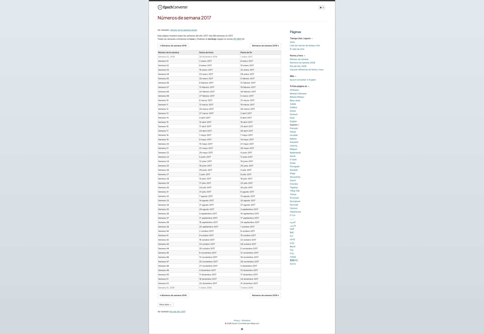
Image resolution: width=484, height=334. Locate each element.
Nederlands (295, 152)
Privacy (237, 320)
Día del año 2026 (298, 66)
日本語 (293, 257)
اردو (292, 218)
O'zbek (293, 159)
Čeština (293, 107)
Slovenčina (295, 177)
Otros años (164, 304)
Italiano (293, 138)
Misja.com (255, 323)
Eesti (292, 118)
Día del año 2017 (178, 311)
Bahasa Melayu (297, 97)
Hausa (293, 131)
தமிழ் (292, 243)
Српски (293, 208)
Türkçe (293, 194)
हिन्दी (292, 232)
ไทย (291, 250)
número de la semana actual (183, 30)
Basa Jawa (295, 100)
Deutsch (294, 114)
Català (293, 104)
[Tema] (321, 7)
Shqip (292, 173)
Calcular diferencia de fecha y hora (306, 69)
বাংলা (291, 236)
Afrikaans (294, 90)
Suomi (293, 180)
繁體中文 (294, 260)
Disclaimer (246, 320)
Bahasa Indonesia (298, 93)
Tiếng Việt (294, 190)
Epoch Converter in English (303, 79)
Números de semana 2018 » (265, 45)
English (293, 121)
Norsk (293, 156)
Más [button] (292, 76)
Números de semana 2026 (302, 62)
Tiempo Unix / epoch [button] (300, 38)
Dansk (293, 111)
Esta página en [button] (300, 86)
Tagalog (294, 187)
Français (294, 128)
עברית (292, 215)
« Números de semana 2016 (173, 45)
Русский (294, 204)
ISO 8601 (237, 39)
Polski (293, 163)
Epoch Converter (239, 323)
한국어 (293, 264)
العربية (292, 222)
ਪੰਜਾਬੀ (292, 239)
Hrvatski (294, 135)
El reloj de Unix (297, 49)
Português (294, 166)
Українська (295, 211)
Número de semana (299, 59)
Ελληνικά (294, 198)
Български (295, 201)
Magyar (293, 149)
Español (293, 124)
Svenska (294, 184)
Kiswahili (294, 142)
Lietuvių (293, 145)
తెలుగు (292, 246)
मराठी (292, 229)
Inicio (292, 42)
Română (294, 170)
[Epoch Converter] (173, 7)
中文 (292, 253)
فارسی (293, 225)
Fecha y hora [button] (297, 55)
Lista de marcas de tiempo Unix (305, 45)
